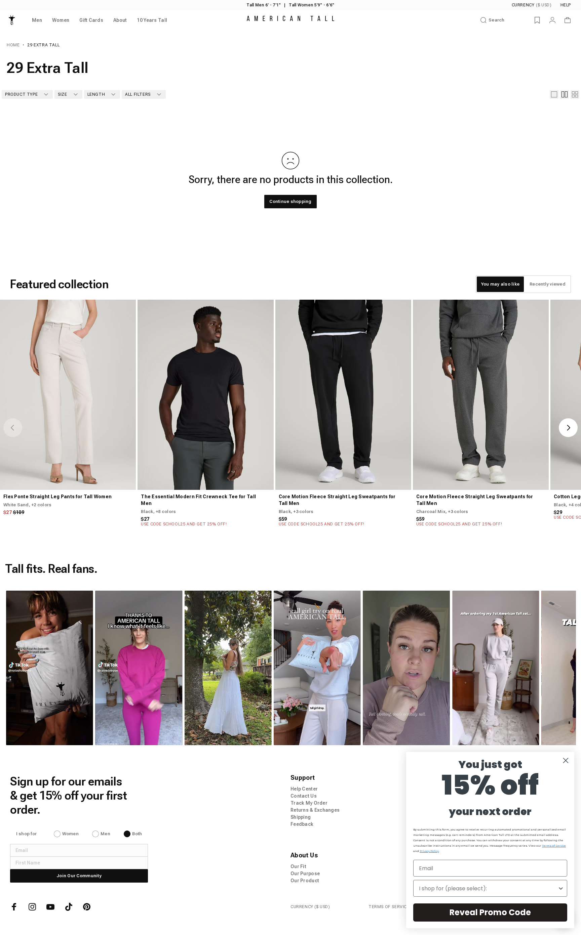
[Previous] (12, 427)
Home (13, 45)
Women (70, 833)
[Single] (554, 94)
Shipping (300, 817)
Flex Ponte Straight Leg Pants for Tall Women (57, 496)
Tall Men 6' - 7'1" (263, 5)
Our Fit (298, 866)
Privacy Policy (429, 851)
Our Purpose (305, 873)
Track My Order (308, 803)
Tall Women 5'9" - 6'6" (311, 5)
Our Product (304, 880)
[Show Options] (560, 888)
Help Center (304, 789)
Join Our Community (79, 875)
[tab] (500, 284)
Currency (532, 5)
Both (137, 833)
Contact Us (303, 796)
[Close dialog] (566, 760)
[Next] (568, 427)
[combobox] (488, 888)
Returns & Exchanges (315, 810)
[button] (49, 668)
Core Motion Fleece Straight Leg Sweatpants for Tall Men (337, 500)
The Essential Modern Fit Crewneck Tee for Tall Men (198, 500)
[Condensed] (575, 94)
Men (105, 833)
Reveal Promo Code (490, 912)
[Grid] (564, 94)
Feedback (301, 824)
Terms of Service (554, 845)
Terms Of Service (389, 906)
